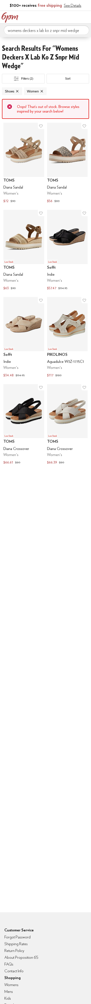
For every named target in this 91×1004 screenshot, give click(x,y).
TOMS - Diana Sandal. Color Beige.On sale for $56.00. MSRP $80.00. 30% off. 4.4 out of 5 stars (67, 163)
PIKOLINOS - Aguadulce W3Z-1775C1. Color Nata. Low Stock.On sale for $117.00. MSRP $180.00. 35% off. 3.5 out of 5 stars (67, 337)
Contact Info (14, 971)
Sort (67, 78)
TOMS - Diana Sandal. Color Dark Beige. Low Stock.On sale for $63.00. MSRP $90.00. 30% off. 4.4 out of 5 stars (23, 250)
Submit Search (83, 30)
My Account (55, 16)
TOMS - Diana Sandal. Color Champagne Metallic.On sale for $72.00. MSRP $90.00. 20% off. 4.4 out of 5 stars (23, 163)
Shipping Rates (16, 944)
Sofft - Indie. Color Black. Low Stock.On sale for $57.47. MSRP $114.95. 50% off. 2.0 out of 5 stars (67, 250)
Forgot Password (17, 937)
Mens (8, 991)
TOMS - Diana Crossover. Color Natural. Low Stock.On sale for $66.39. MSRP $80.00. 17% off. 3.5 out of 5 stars (67, 424)
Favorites (65, 16)
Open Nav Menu (86, 16)
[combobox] (46, 30)
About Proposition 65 (21, 957)
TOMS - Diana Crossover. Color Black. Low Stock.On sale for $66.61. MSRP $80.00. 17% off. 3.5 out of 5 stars (23, 424)
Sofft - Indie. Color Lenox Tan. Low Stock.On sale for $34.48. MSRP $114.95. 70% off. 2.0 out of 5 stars (23, 337)
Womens (11, 984)
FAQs (8, 964)
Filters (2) (27, 78)
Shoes (9, 91)
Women (33, 91)
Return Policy (14, 950)
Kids (7, 998)
